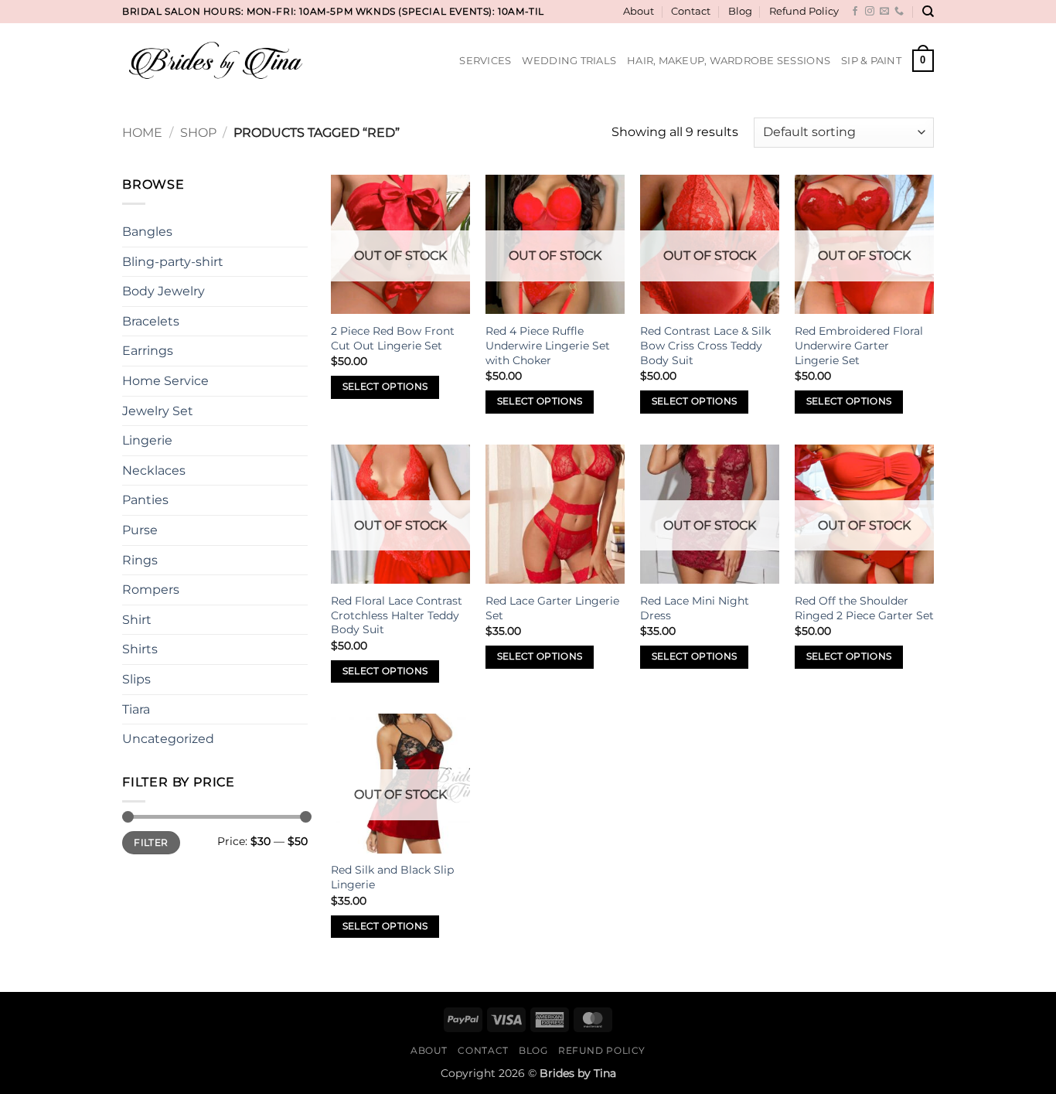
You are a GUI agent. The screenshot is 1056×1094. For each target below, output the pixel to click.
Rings (140, 560)
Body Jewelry (163, 291)
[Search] (928, 11)
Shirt (137, 619)
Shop (198, 132)
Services (485, 60)
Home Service (165, 380)
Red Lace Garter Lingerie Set (552, 608)
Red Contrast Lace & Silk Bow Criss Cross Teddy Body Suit (705, 345)
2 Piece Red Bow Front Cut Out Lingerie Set (393, 338)
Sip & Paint (871, 60)
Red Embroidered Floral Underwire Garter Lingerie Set (859, 345)
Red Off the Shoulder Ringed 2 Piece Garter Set (864, 608)
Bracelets (150, 321)
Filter (151, 842)
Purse (140, 530)
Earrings (147, 350)
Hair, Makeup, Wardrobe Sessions (728, 60)
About (638, 11)
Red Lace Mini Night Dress (694, 608)
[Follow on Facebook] (855, 11)
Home (142, 132)
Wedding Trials (569, 60)
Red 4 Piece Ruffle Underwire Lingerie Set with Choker (547, 345)
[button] (923, 61)
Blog (740, 11)
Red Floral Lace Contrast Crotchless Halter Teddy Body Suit (396, 615)
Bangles (147, 231)
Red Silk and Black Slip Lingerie (392, 877)
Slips (136, 679)
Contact (690, 11)
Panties (145, 499)
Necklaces (154, 470)
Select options (385, 386)
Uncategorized (168, 738)
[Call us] (899, 11)
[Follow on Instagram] (869, 11)
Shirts (140, 649)
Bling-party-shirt (172, 261)
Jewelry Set (157, 411)
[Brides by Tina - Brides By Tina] (216, 60)
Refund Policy (804, 11)
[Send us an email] (884, 11)
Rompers (150, 589)
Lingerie (147, 440)
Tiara (136, 709)
